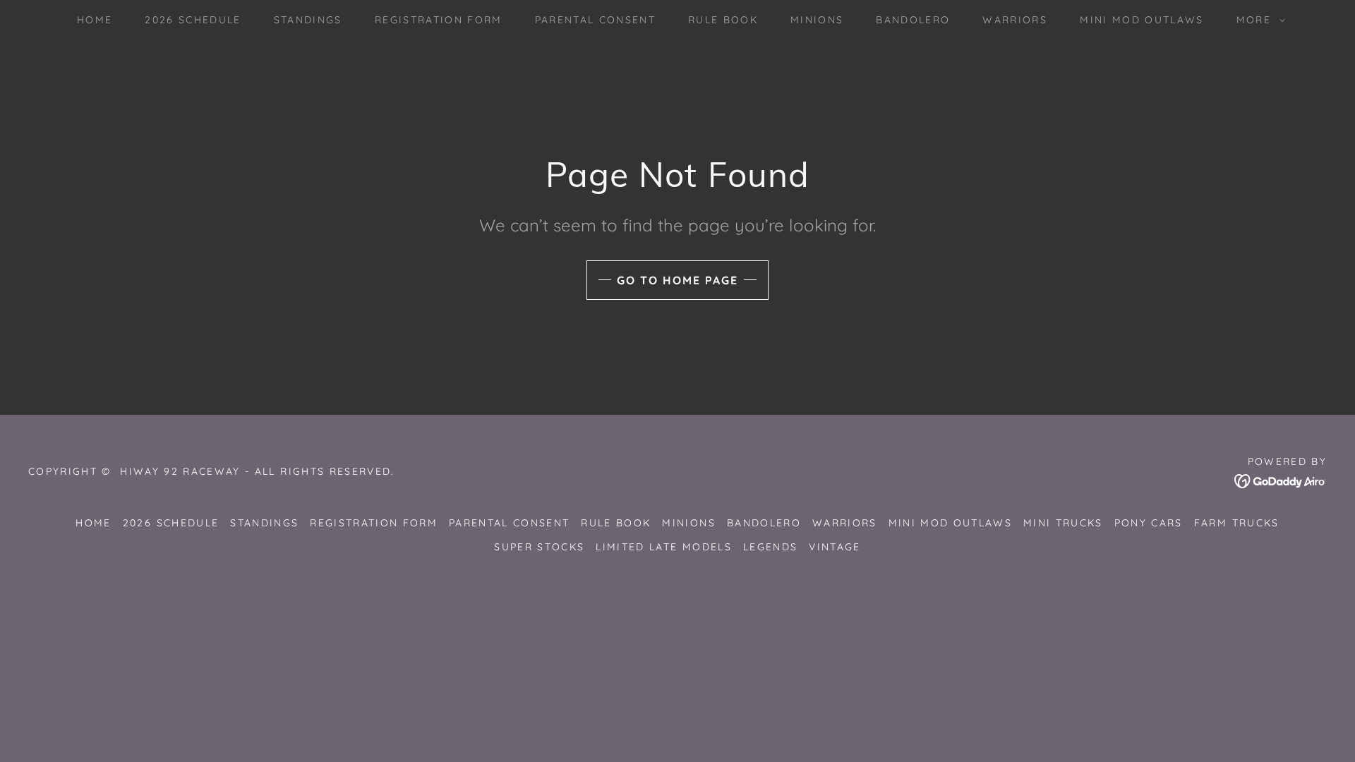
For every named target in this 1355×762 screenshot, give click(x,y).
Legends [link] (770, 546)
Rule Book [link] (723, 19)
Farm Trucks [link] (1236, 522)
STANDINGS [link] (308, 19)
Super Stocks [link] (539, 546)
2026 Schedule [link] (193, 19)
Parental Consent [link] (595, 19)
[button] (1257, 19)
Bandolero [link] (913, 19)
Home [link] (94, 19)
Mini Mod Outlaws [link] (1141, 19)
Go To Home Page (677, 280)
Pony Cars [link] (1148, 522)
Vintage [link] (834, 546)
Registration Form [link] (438, 19)
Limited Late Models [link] (663, 546)
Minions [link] (816, 19)
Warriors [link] (1014, 19)
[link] (1280, 480)
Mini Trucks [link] (1063, 522)
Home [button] (93, 522)
